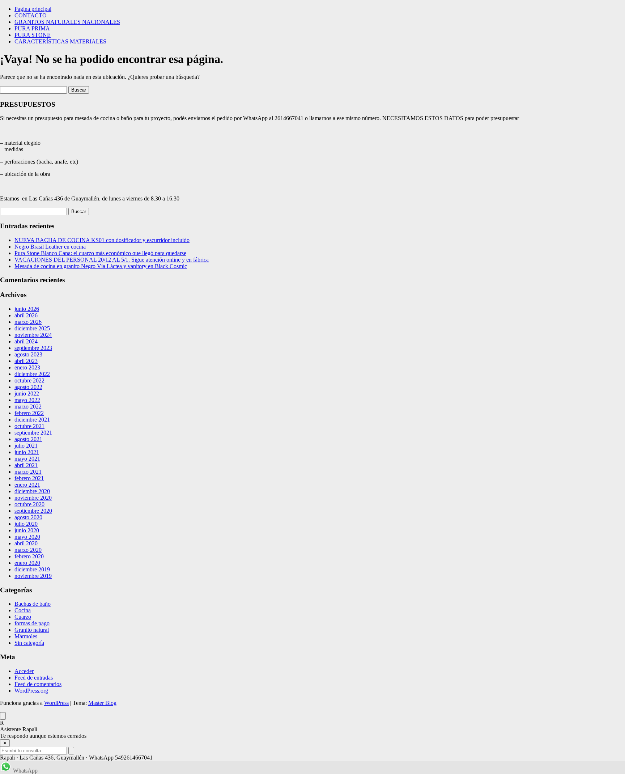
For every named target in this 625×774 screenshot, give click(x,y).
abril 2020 (26, 543)
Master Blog (102, 703)
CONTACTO (30, 15)
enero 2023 (27, 367)
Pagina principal (32, 9)
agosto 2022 (28, 387)
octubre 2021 (29, 426)
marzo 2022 (28, 406)
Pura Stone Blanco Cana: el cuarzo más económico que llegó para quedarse (100, 253)
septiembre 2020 (33, 511)
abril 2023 (26, 361)
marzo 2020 (28, 550)
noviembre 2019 (33, 576)
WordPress (56, 703)
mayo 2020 (27, 537)
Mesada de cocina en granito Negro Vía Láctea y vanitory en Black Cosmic (100, 266)
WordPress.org (31, 691)
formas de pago (32, 623)
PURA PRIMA (32, 28)
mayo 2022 (27, 400)
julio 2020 (26, 524)
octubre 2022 (29, 380)
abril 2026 (26, 315)
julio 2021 (26, 446)
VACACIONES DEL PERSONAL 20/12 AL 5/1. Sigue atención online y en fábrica (111, 260)
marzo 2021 (28, 472)
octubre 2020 (29, 504)
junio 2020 (26, 530)
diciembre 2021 (32, 419)
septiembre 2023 (33, 348)
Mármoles (25, 636)
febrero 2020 (29, 556)
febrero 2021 (29, 478)
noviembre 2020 (33, 498)
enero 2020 (27, 563)
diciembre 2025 (32, 328)
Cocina (22, 610)
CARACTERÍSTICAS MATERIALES (60, 41)
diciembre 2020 (32, 491)
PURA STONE (32, 35)
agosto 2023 (28, 354)
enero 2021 (27, 485)
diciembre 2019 (32, 569)
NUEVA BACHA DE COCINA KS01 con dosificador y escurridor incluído (102, 240)
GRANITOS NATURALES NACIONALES (67, 22)
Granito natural (31, 630)
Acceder (24, 671)
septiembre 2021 (33, 433)
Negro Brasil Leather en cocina (50, 247)
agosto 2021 (28, 439)
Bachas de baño (32, 604)
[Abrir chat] (3, 716)
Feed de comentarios (37, 684)
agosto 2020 (28, 517)
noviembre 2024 (33, 335)
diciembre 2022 (32, 374)
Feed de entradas (33, 677)
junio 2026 (26, 309)
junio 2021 (26, 452)
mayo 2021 (27, 459)
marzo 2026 (28, 322)
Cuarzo (22, 617)
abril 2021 (26, 465)
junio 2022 (26, 393)
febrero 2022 (29, 413)
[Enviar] (71, 750)
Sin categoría (29, 643)
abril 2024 (26, 341)
